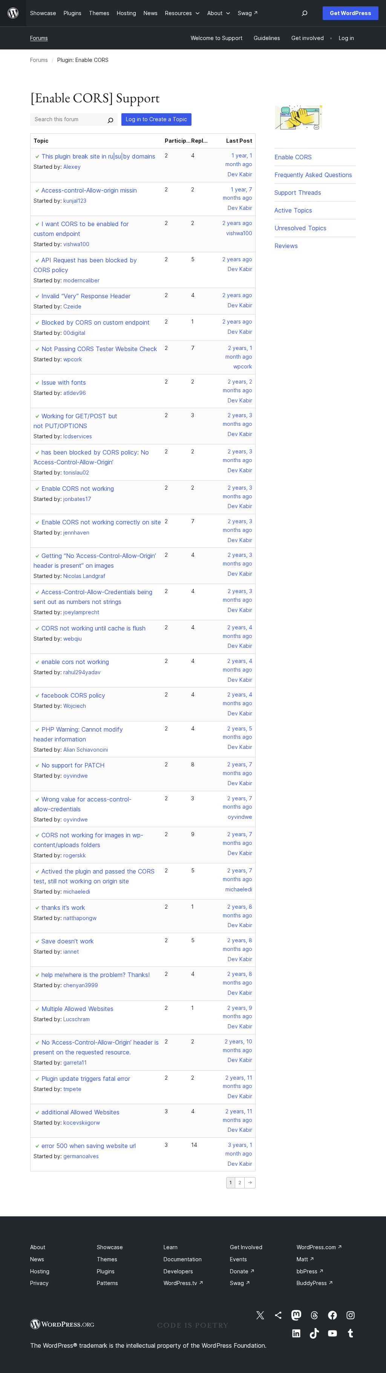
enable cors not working (75, 662)
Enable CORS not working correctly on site (101, 522)
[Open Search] (304, 13)
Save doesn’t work (67, 941)
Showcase (110, 1247)
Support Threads (297, 192)
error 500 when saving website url (88, 1146)
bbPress (310, 1271)
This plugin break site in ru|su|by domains (98, 156)
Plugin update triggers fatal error (85, 1078)
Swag (240, 1283)
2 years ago (237, 223)
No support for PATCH (72, 765)
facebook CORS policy (73, 695)
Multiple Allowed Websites (77, 1008)
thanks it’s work (63, 907)
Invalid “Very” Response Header (85, 296)
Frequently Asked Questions (313, 175)
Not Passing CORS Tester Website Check (99, 349)
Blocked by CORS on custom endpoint (95, 322)
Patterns (107, 1283)
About (37, 1247)
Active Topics (293, 210)
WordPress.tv (184, 1283)
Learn (171, 1247)
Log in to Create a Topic (156, 119)
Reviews (286, 246)
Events (238, 1259)
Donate (242, 1271)
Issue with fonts (63, 382)
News (37, 1259)
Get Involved (246, 1247)
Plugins (106, 1271)
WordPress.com (319, 1247)
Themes (107, 1259)
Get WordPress (350, 13)
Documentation (183, 1259)
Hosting (39, 1271)
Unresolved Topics (300, 228)
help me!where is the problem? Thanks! (95, 975)
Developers (178, 1271)
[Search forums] (110, 119)
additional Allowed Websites (80, 1112)
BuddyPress (315, 1283)
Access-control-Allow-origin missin (89, 190)
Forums (39, 38)
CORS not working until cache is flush (93, 628)
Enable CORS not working (77, 488)
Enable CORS (293, 157)
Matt (305, 1259)
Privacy (39, 1283)
